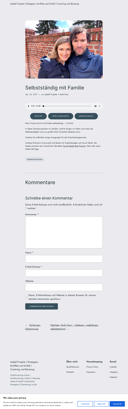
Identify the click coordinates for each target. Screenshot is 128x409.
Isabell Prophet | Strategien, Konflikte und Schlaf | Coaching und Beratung (44, 3)
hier (36, 149)
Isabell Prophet (51, 94)
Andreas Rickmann (34, 159)
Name (29, 252)
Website (29, 281)
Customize (85, 404)
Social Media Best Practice (74, 146)
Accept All (117, 404)
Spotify (38, 116)
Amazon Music (86, 116)
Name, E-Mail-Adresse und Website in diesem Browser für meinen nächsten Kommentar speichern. (62, 297)
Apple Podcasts (60, 116)
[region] (64, 401)
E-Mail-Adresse (33, 266)
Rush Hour (64, 94)
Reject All (101, 404)
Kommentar (32, 214)
